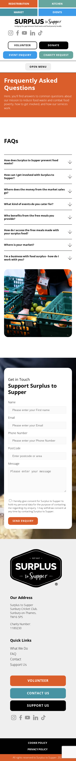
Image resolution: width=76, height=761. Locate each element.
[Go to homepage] (38, 23)
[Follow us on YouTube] (24, 33)
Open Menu (38, 66)
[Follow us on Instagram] (10, 33)
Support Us (38, 705)
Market (19, 12)
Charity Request (56, 55)
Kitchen (57, 3)
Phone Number (17, 433)
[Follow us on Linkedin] (32, 33)
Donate (53, 45)
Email (11, 417)
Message (13, 463)
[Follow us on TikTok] (40, 33)
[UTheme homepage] (36, 586)
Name (12, 402)
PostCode (14, 448)
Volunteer (22, 45)
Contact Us (38, 693)
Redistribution (19, 3)
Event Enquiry (20, 55)
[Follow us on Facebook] (17, 33)
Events (57, 12)
